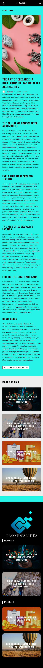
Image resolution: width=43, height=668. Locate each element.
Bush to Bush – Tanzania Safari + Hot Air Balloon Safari (21, 479)
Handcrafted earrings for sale (16, 368)
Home (4, 10)
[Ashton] (4, 91)
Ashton (10, 92)
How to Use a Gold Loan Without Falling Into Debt (21, 453)
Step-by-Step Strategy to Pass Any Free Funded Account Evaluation (21, 399)
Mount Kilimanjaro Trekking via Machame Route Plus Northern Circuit (21, 426)
